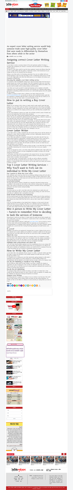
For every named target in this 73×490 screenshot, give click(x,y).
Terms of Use (40, 477)
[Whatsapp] (17, 286)
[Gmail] (30, 286)
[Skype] (26, 286)
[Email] (28, 286)
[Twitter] (10, 286)
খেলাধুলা (35, 11)
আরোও (14, 386)
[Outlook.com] (35, 286)
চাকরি (57, 11)
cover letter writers (34, 221)
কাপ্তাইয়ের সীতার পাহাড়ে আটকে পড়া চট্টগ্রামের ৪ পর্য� (17, 372)
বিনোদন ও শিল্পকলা (41, 11)
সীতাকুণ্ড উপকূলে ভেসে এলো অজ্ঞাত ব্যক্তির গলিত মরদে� (17, 382)
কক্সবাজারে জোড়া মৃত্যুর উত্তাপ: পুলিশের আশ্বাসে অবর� (17, 361)
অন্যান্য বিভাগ (63, 11)
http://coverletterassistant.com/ (14, 95)
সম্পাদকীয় (17, 481)
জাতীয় (15, 11)
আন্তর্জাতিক (26, 11)
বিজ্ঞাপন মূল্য (35, 1)
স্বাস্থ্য (20, 481)
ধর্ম (59, 11)
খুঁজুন (21, 299)
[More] (37, 286)
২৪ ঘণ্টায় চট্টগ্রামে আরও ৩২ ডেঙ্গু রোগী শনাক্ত (17, 377)
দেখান (14, 418)
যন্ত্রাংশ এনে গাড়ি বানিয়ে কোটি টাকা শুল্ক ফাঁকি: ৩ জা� (17, 367)
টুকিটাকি (16, 479)
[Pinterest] (15, 286)
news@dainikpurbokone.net (38, 475)
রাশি (19, 479)
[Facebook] (8, 286)
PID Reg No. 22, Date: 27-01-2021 (37, 478)
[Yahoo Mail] (21, 286)
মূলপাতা (8, 11)
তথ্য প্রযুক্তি (47, 11)
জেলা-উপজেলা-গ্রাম (20, 11)
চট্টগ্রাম (12, 11)
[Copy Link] (32, 286)
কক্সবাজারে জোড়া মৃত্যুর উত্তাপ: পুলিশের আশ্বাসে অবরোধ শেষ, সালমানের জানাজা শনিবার (32, 9)
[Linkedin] (12, 286)
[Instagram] (19, 286)
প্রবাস (54, 11)
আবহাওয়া (15, 478)
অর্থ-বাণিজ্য (31, 11)
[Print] (24, 286)
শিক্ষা (51, 11)
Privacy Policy (34, 477)
